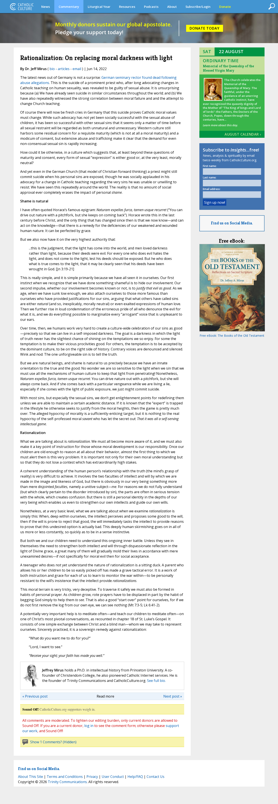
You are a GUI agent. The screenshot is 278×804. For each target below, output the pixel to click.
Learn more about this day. (220, 125)
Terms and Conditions (65, 776)
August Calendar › (243, 134)
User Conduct (113, 776)
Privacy (92, 776)
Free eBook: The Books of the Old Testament (232, 335)
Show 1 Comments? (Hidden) (53, 742)
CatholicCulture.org (22, 6)
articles (64, 68)
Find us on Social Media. (232, 222)
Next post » (172, 696)
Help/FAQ (135, 776)
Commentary (69, 6)
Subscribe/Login (197, 6)
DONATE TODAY (205, 28)
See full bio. (156, 680)
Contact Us (155, 776)
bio (52, 68)
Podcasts (151, 6)
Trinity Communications (67, 781)
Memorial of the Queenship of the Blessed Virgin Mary (228, 68)
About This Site (30, 776)
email (77, 68)
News (45, 6)
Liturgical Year (99, 6)
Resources (127, 6)
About (172, 6)
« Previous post (35, 696)
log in (88, 725)
